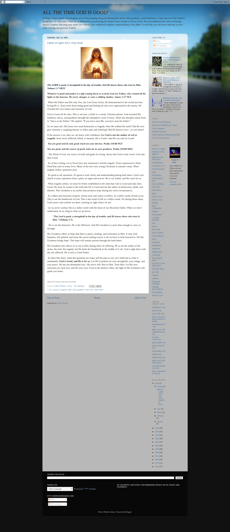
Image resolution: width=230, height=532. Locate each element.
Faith (69, 290)
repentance (156, 249)
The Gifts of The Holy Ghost (158, 265)
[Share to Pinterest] (100, 286)
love (153, 223)
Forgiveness (156, 175)
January (160, 422)
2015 (157, 463)
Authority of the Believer (158, 153)
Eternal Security (158, 169)
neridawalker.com (158, 351)
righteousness (157, 252)
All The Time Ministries (161, 122)
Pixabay (74, 281)
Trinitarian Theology (156, 283)
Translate (92, 489)
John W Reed (175, 161)
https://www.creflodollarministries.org (158, 332)
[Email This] (90, 286)
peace (154, 239)
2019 (157, 449)
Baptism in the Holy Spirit (157, 158)
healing (155, 203)
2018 (157, 453)
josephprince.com (158, 307)
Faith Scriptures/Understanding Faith (166, 135)
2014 (157, 467)
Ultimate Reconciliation (157, 288)
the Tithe (155, 272)
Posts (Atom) (62, 303)
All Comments (161, 46)
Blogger (129, 512)
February (160, 416)
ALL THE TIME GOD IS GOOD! (75, 12)
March (160, 412)
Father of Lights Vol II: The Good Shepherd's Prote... (161, 396)
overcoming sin (158, 236)
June (159, 409)
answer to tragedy (59, 290)
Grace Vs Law (157, 197)
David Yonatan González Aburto (60, 281)
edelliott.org (156, 354)
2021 (157, 442)
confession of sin (158, 166)
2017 (157, 456)
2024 (157, 432)
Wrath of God (157, 295)
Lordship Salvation (155, 219)
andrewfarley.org (158, 357)
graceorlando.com (159, 343)
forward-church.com (156, 338)
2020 (157, 446)
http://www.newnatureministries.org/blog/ (158, 319)
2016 (157, 460)
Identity (155, 211)
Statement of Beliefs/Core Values (164, 125)
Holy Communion (156, 207)
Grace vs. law (157, 200)
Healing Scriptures (159, 132)
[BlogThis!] (92, 286)
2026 (157, 383)
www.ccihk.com (158, 314)
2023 (157, 435)
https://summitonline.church (158, 372)
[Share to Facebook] (97, 286)
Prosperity (156, 242)
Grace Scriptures (158, 128)
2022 (157, 439)
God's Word (98, 290)
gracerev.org (156, 310)
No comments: (79, 286)
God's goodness (78, 290)
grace (154, 193)
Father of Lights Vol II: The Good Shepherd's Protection (172, 80)
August (160, 386)
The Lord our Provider (160, 138)
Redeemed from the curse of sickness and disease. (172, 99)
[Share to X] (95, 286)
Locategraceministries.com (158, 367)
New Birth (156, 229)
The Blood (156, 255)
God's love (89, 290)
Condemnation (157, 163)
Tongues (155, 275)
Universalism (157, 292)
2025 (157, 428)
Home (97, 297)
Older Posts (140, 297)
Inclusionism (157, 215)
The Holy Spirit (158, 269)
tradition (155, 278)
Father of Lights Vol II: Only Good (65, 43)
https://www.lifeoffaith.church (158, 362)
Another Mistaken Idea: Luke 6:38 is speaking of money (172, 60)
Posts (157, 41)
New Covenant (157, 233)
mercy (154, 226)
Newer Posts (53, 297)
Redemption (156, 245)
